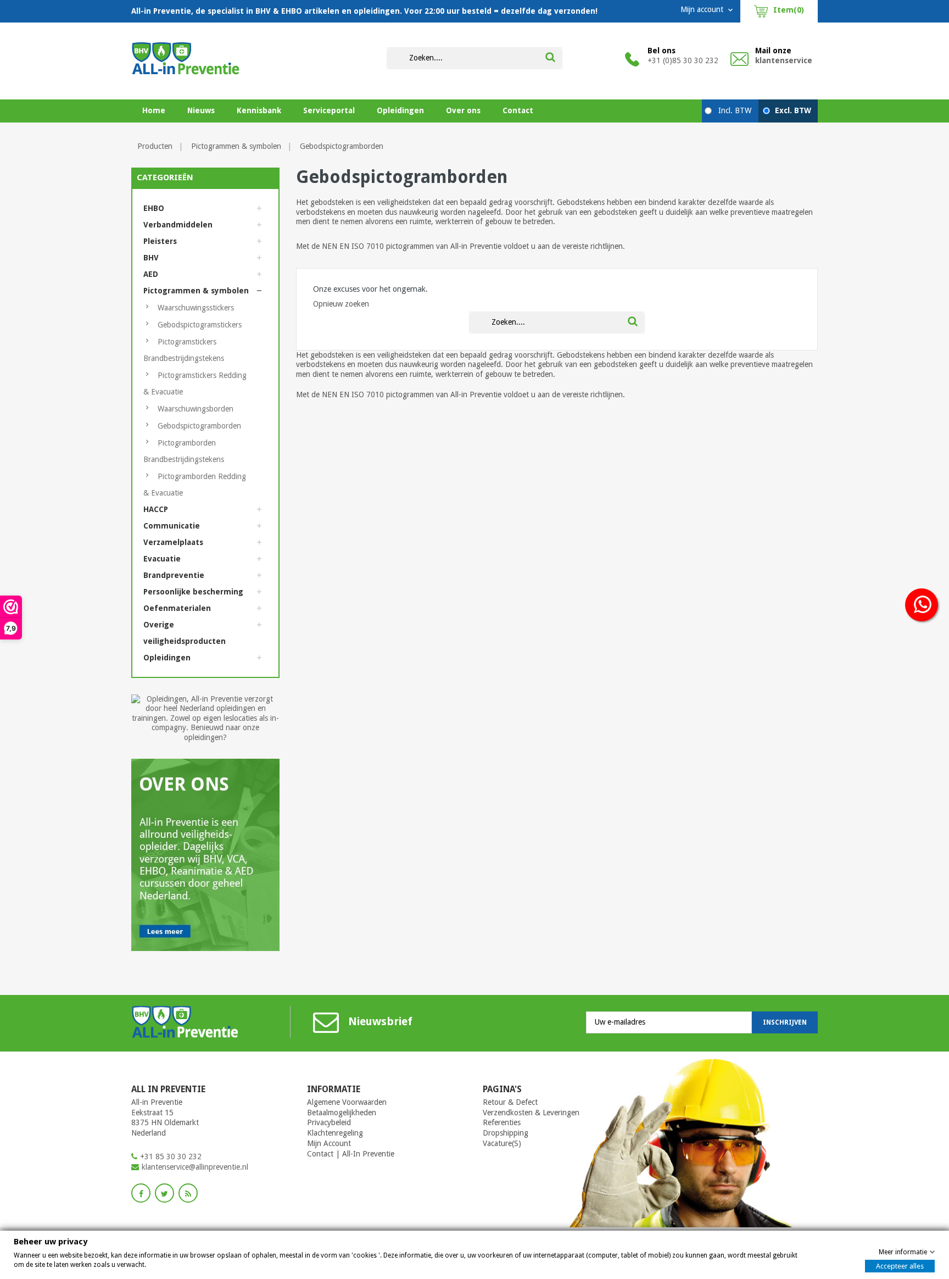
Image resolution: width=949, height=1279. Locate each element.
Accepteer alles (900, 1266)
